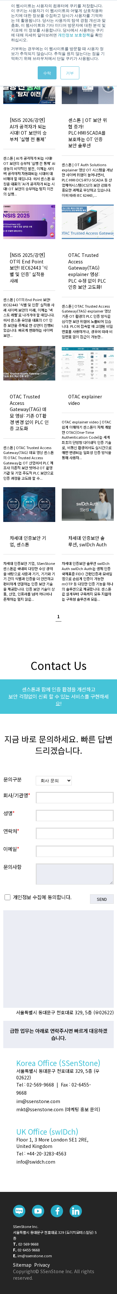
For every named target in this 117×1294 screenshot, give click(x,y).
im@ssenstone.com (35, 1255)
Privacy (42, 1264)
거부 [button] (70, 72)
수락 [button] (47, 72)
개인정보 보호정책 (74, 34)
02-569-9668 (28, 1244)
